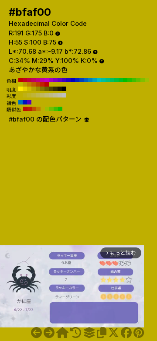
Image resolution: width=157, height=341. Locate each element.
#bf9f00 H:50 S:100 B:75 (25, 84)
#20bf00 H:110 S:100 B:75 (129, 80)
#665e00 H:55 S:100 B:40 (46, 89)
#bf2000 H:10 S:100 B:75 (42, 84)
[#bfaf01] (49, 332)
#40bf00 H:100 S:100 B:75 (134, 80)
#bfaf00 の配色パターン (46, 119)
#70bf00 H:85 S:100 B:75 (51, 109)
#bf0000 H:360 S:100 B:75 (20, 80)
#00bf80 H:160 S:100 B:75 (108, 80)
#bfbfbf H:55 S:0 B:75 (64, 95)
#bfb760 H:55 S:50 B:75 (42, 95)
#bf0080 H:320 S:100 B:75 (38, 80)
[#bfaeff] (36, 332)
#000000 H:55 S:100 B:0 (64, 89)
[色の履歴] (75, 332)
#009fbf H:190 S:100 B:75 (94, 80)
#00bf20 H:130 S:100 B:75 (121, 80)
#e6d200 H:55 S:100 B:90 (25, 89)
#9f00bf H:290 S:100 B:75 (51, 80)
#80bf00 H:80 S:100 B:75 (142, 80)
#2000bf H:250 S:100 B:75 (68, 80)
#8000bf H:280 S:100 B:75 (55, 80)
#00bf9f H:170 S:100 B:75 (103, 80)
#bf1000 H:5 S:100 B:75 (25, 109)
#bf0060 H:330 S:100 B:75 (33, 80)
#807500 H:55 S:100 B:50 (42, 89)
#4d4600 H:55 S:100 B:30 (51, 89)
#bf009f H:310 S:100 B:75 (42, 80)
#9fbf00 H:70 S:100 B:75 (147, 80)
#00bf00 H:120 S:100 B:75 (125, 80)
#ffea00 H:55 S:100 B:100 (20, 89)
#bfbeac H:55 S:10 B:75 (60, 95)
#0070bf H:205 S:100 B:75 (20, 102)
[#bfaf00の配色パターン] (89, 332)
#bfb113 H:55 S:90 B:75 (25, 95)
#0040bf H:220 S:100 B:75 (81, 80)
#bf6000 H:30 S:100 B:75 (33, 84)
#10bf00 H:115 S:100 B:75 (60, 109)
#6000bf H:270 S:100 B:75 (60, 80)
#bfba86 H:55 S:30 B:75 (51, 95)
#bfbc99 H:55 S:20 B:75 (55, 95)
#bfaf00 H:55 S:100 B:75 (20, 95)
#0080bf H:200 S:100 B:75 (90, 80)
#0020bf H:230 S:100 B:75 (77, 80)
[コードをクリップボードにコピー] (101, 332)
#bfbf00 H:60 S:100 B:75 (20, 84)
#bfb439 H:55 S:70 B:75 (33, 95)
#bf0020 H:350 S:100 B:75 (25, 80)
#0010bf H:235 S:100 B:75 (25, 102)
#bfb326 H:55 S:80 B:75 (29, 95)
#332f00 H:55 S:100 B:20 (55, 89)
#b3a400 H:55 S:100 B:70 (33, 89)
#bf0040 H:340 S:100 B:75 (29, 80)
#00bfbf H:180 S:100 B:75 (99, 80)
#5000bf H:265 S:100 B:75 (29, 102)
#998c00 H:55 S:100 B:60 (38, 89)
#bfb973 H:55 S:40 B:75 (46, 95)
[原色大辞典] (62, 332)
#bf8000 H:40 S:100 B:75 (29, 84)
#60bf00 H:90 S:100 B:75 (138, 80)
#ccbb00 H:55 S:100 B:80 (29, 89)
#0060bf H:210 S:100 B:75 (86, 80)
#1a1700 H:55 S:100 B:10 (60, 89)
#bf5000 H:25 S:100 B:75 (34, 109)
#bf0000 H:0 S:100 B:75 (46, 84)
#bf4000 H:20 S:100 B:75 (38, 84)
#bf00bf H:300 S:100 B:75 (46, 80)
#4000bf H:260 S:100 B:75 (64, 80)
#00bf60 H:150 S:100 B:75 (112, 80)
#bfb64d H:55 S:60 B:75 (38, 95)
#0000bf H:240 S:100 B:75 (73, 80)
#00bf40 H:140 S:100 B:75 (116, 80)
